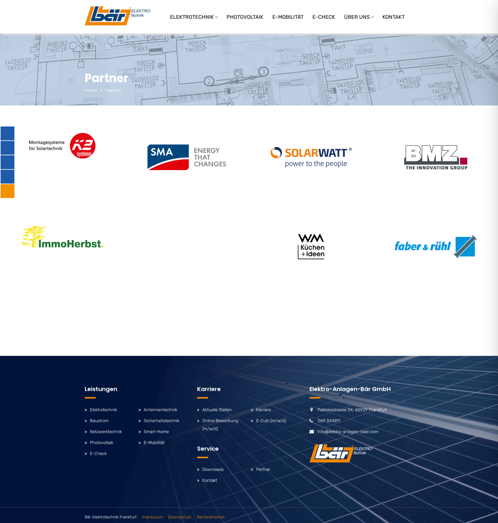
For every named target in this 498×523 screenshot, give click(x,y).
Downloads (213, 469)
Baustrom (99, 420)
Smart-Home (156, 431)
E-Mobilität (287, 17)
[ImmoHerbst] (62, 236)
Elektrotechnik (192, 17)
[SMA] (187, 157)
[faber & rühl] (436, 246)
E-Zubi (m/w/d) (271, 420)
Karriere (263, 409)
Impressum (152, 517)
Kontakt (393, 17)
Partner (263, 469)
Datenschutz (179, 517)
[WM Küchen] (311, 246)
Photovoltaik (245, 17)
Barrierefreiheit (211, 517)
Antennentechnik (160, 409)
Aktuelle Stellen (217, 409)
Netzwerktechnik (106, 431)
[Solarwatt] (311, 157)
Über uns (357, 17)
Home (91, 90)
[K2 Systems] (62, 145)
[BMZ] (436, 157)
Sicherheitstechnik (161, 420)
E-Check (323, 17)
